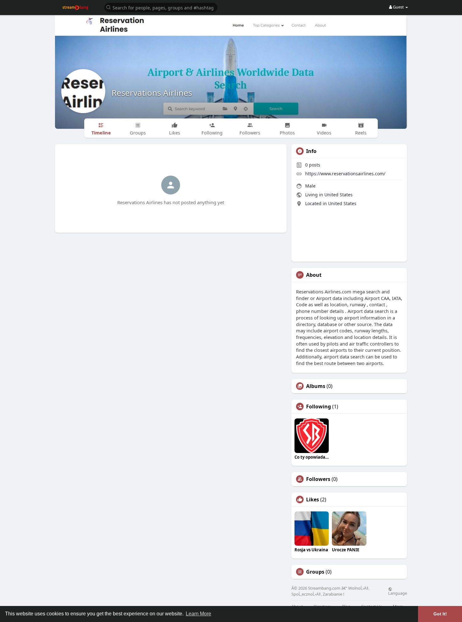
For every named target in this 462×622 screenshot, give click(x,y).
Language (397, 592)
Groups (315, 571)
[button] (161, 7)
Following (318, 406)
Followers (318, 479)
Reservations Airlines (152, 92)
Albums (315, 386)
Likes (312, 499)
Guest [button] (398, 7)
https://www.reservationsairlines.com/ (345, 174)
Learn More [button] (198, 613)
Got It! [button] (440, 613)
